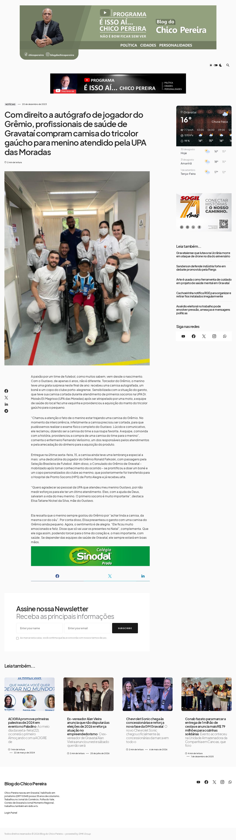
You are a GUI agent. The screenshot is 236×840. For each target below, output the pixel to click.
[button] (215, 65)
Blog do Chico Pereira (25, 783)
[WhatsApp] (224, 336)
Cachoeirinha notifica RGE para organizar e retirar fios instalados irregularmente (203, 294)
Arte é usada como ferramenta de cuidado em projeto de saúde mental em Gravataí (204, 281)
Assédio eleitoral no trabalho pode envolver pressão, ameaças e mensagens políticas (203, 310)
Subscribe (125, 628)
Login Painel (10, 812)
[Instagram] (214, 336)
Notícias (10, 104)
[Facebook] (193, 336)
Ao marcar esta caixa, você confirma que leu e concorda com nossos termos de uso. (63, 637)
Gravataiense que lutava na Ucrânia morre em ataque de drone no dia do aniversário (203, 254)
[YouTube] (183, 336)
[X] (204, 336)
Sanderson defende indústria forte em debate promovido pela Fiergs (201, 268)
